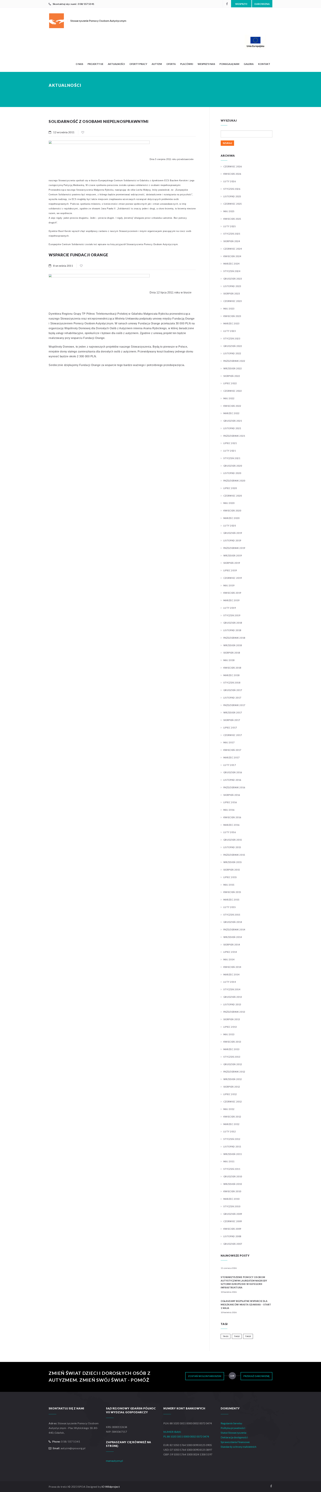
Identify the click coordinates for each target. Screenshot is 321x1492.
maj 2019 (229, 585)
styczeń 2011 (231, 1169)
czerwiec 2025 (232, 203)
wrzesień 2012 (232, 1079)
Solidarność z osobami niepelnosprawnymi (98, 121)
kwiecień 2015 (232, 892)
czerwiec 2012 (232, 1101)
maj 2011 (229, 1161)
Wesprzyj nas (206, 64)
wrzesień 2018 (232, 645)
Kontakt (264, 64)
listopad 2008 (232, 1236)
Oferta (171, 64)
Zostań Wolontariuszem (204, 1376)
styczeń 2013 (231, 1056)
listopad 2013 (232, 1004)
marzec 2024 (231, 263)
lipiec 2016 (230, 802)
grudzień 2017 (232, 690)
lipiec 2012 (230, 1094)
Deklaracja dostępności (234, 1437)
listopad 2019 (232, 540)
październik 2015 (234, 855)
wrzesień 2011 (232, 1154)
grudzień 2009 (232, 1214)
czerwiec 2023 (232, 301)
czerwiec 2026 (232, 166)
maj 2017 (229, 742)
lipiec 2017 (230, 727)
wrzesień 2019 (232, 555)
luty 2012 (229, 1131)
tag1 (225, 1336)
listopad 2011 (232, 1146)
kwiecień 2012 (232, 1116)
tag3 (248, 1336)
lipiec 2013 (230, 1027)
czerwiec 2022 (232, 391)
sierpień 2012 (231, 1086)
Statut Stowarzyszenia (233, 1432)
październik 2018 (234, 637)
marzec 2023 (231, 323)
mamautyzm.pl (114, 1460)
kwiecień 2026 (232, 174)
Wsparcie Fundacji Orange (78, 254)
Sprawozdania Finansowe (235, 1442)
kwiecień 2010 (232, 1191)
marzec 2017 (231, 757)
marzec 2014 (231, 974)
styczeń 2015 (231, 914)
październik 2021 (234, 436)
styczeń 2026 (231, 189)
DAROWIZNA (262, 4)
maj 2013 (229, 1034)
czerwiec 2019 (232, 578)
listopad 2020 (232, 473)
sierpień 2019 (231, 563)
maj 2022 (229, 398)
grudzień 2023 (232, 278)
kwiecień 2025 (232, 219)
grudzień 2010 (232, 1176)
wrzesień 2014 (232, 937)
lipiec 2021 (230, 443)
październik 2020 (234, 480)
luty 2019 (229, 608)
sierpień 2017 (231, 720)
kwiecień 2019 (232, 593)
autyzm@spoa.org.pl (73, 1448)
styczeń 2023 (231, 338)
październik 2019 (234, 548)
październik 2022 (234, 361)
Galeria (249, 64)
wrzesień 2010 (232, 1184)
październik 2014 (234, 929)
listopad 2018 (232, 630)
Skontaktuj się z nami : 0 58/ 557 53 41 (73, 4)
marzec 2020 (231, 518)
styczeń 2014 (231, 989)
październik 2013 (234, 1011)
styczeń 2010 (231, 1206)
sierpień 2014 (231, 944)
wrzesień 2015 (232, 862)
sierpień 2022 (231, 376)
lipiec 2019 (230, 570)
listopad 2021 (232, 428)
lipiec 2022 (230, 383)
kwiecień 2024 (232, 256)
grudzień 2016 (232, 772)
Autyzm (157, 64)
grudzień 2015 (232, 839)
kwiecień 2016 (232, 817)
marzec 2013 (231, 1049)
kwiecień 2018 (232, 667)
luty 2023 (229, 331)
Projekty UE (95, 64)
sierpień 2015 (231, 869)
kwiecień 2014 (232, 967)
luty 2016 (229, 832)
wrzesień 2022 (232, 368)
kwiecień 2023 (232, 316)
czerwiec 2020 (232, 495)
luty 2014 (229, 982)
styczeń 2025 (231, 233)
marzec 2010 (231, 1199)
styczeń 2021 (231, 458)
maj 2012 (229, 1109)
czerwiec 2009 (232, 1221)
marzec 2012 (231, 1124)
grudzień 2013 (232, 997)
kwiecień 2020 (232, 510)
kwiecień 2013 (232, 1041)
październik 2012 (234, 1071)
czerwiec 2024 (232, 248)
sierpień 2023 (231, 293)
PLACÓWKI (186, 64)
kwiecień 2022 (232, 406)
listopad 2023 (232, 286)
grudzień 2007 (232, 1244)
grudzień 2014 (232, 922)
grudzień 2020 (232, 465)
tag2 (237, 1336)
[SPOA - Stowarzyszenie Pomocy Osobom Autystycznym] (188, 42)
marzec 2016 (231, 825)
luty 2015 (229, 907)
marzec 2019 (231, 600)
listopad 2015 (232, 847)
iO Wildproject (110, 1486)
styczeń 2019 (231, 615)
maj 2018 (229, 660)
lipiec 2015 (230, 877)
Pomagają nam (229, 64)
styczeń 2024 (231, 271)
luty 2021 (229, 450)
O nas (79, 64)
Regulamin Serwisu (231, 1423)
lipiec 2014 (230, 952)
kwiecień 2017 (232, 750)
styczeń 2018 (231, 682)
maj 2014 (229, 959)
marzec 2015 (231, 899)
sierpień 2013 (231, 1019)
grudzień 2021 (232, 420)
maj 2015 (229, 884)
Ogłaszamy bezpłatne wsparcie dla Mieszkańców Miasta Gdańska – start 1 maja (246, 1304)
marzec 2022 (231, 413)
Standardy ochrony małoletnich (238, 1446)
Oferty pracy (138, 64)
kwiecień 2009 (232, 1229)
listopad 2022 (232, 353)
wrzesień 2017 (232, 712)
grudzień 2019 (232, 533)
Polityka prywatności (233, 1427)
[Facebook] (227, 3)
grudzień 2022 (232, 346)
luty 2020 (229, 525)
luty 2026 (229, 181)
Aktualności (116, 64)
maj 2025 (229, 211)
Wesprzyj (241, 4)
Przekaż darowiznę (256, 1376)
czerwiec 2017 (232, 735)
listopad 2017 (232, 697)
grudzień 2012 (232, 1064)
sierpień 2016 (231, 795)
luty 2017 (229, 765)
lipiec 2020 (230, 488)
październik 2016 (234, 787)
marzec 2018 (231, 675)
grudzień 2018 (232, 622)
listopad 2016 (232, 780)
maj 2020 (229, 503)
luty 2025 (229, 226)
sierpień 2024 (231, 241)
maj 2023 (229, 308)
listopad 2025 (232, 196)
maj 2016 (229, 810)
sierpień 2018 (231, 652)
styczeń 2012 (231, 1139)
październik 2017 (234, 705)
